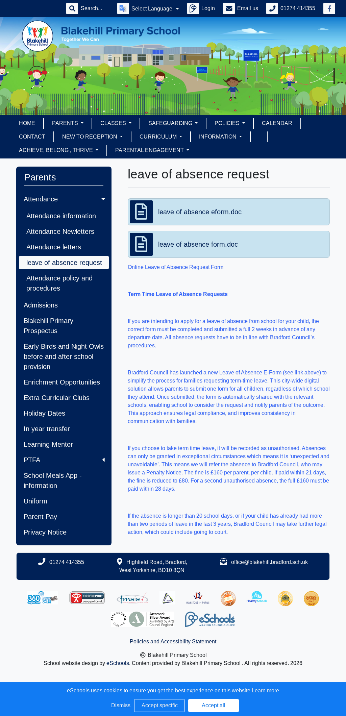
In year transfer (47, 429)
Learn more (265, 690)
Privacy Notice (45, 532)
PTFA (32, 460)
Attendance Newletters (60, 231)
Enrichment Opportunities (62, 382)
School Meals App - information (53, 480)
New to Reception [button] (90, 137)
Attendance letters (53, 247)
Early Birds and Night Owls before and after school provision (64, 356)
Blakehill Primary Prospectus (48, 326)
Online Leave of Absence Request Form (175, 267)
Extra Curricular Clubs (57, 397)
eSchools (117, 663)
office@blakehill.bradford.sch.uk (269, 562)
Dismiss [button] (120, 705)
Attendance (41, 199)
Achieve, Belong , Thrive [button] (56, 150)
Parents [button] (65, 123)
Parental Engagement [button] (150, 150)
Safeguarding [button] (171, 123)
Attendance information (61, 216)
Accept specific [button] (160, 705)
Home (27, 123)
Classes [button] (113, 123)
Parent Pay (40, 516)
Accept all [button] (213, 705)
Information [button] (218, 137)
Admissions (41, 305)
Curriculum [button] (159, 137)
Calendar (277, 123)
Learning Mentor (48, 444)
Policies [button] (228, 123)
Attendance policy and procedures (59, 283)
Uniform (35, 501)
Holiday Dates (44, 413)
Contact (32, 137)
